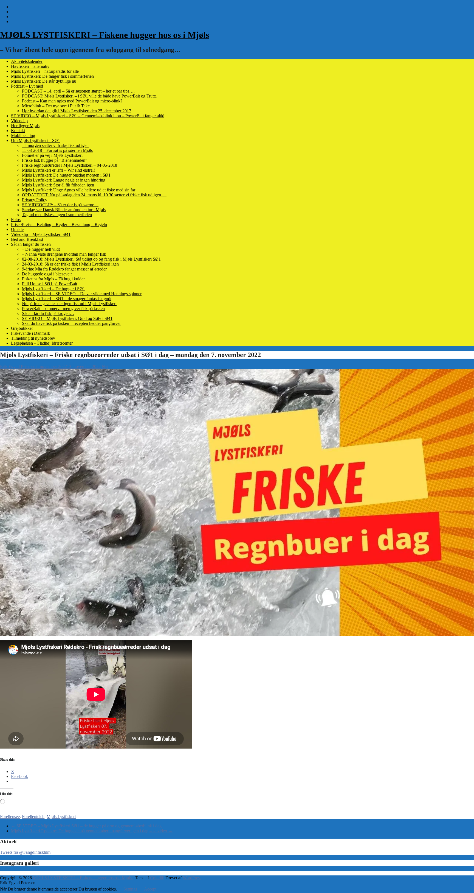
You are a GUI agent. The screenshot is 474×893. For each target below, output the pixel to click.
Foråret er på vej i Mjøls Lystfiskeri (52, 155)
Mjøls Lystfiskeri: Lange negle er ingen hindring (63, 180)
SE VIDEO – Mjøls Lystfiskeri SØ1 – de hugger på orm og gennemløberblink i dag (86, 826)
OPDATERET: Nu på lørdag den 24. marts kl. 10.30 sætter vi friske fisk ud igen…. (94, 194)
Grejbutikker (22, 328)
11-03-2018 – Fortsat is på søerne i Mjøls (57, 150)
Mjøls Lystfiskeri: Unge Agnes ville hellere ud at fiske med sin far (78, 190)
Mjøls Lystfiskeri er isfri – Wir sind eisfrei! (58, 170)
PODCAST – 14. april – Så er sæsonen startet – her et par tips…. (78, 91)
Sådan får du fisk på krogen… (48, 313)
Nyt (105, 366)
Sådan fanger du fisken (31, 244)
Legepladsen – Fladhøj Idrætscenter (42, 343)
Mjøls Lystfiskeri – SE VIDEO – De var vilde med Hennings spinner (82, 293)
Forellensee (10, 816)
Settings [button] (130, 889)
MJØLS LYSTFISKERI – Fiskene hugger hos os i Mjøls (104, 35)
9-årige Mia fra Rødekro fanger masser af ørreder (64, 269)
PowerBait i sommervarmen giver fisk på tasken (63, 308)
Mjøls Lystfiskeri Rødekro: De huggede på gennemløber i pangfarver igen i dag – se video (92, 830)
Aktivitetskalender (27, 61)
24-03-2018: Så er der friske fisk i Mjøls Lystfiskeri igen (70, 264)
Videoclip (19, 120)
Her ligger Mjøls (25, 125)
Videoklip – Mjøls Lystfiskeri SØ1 (40, 234)
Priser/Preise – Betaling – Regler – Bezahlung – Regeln (59, 224)
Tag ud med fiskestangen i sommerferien (57, 214)
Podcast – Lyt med (27, 86)
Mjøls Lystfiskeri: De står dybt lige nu (43, 81)
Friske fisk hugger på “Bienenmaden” (54, 160)
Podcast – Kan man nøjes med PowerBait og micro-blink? (72, 101)
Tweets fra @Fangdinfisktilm (25, 852)
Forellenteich (33, 816)
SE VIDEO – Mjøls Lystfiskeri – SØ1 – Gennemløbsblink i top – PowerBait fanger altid (87, 115)
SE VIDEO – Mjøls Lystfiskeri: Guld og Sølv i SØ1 (67, 318)
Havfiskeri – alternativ (30, 66)
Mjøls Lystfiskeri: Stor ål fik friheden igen (58, 185)
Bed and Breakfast (27, 239)
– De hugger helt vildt (41, 249)
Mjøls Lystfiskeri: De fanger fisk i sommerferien (52, 76)
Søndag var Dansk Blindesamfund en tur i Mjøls (64, 209)
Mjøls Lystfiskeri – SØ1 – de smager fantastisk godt (66, 298)
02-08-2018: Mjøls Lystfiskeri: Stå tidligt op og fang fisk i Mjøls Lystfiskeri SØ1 (91, 259)
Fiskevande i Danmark (30, 333)
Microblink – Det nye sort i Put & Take (56, 106)
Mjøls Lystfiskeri (61, 816)
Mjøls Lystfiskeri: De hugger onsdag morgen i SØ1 (66, 175)
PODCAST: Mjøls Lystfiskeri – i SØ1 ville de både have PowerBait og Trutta (89, 96)
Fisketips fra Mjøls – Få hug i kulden (54, 279)
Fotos (16, 219)
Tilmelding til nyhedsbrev (33, 338)
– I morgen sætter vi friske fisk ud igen (55, 145)
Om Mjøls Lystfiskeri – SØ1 (35, 140)
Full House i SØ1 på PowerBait (49, 283)
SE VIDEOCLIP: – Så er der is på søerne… (60, 204)
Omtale (17, 229)
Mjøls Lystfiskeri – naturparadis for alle (45, 71)
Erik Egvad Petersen (17, 366)
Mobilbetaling (23, 135)
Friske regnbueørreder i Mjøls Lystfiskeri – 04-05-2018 (69, 165)
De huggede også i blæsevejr (47, 274)
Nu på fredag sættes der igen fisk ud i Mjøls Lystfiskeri (69, 303)
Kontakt (18, 130)
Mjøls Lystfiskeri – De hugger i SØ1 (53, 288)
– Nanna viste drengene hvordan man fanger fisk (64, 254)
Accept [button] (150, 889)
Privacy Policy (34, 199)
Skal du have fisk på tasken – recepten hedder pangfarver (71, 323)
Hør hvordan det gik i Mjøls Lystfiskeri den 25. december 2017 (76, 110)
